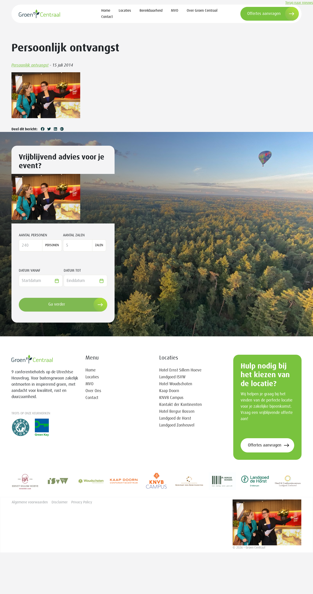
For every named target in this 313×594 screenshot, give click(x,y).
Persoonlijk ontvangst (30, 65)
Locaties (125, 10)
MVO (174, 10)
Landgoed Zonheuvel (176, 425)
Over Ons (93, 391)
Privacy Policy (81, 502)
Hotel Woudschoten (175, 384)
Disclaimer (60, 502)
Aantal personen (33, 235)
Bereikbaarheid (151, 10)
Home (105, 10)
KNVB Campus (171, 398)
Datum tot (72, 270)
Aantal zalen (74, 235)
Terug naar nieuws (299, 3)
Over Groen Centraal (202, 10)
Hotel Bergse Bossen (177, 412)
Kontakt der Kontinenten (180, 405)
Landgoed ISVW (172, 377)
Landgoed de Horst (175, 418)
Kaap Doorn (169, 391)
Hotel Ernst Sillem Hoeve (180, 370)
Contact (107, 17)
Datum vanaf (29, 270)
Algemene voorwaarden (30, 502)
